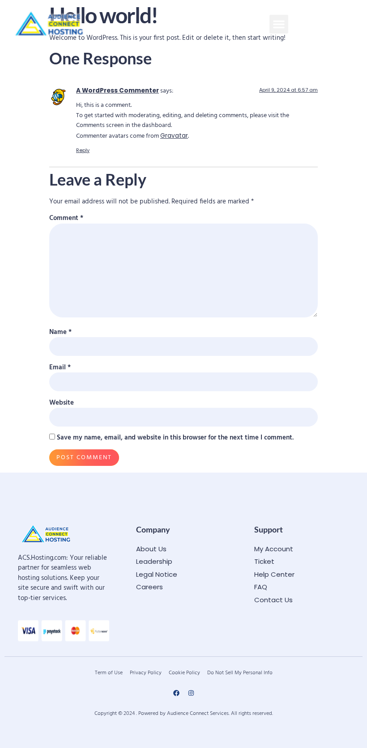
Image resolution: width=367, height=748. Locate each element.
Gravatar (174, 135)
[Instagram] (191, 693)
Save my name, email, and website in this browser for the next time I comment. (175, 438)
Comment (66, 218)
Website (61, 403)
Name (60, 332)
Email (60, 368)
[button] (278, 24)
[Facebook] (176, 693)
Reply (83, 150)
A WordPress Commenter (117, 90)
